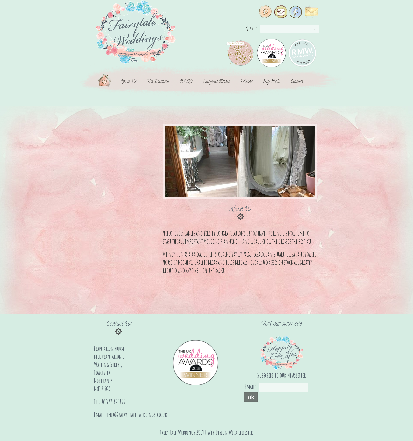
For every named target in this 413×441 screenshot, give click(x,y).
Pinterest (265, 11)
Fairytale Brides (216, 82)
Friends (247, 82)
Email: (251, 386)
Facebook (295, 11)
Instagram (280, 11)
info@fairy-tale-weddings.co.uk (137, 414)
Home (104, 82)
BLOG (186, 82)
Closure (297, 82)
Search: (252, 29)
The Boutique (158, 82)
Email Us (311, 11)
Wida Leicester (241, 432)
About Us (128, 82)
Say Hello (271, 82)
